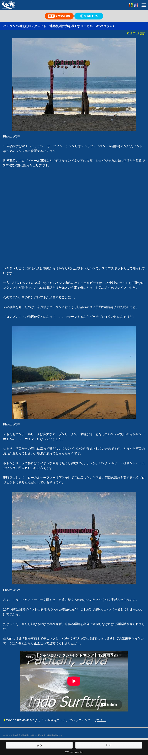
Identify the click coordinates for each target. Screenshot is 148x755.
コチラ (101, 720)
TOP (108, 745)
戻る (39, 745)
